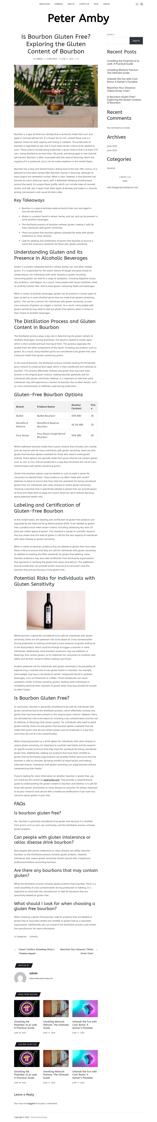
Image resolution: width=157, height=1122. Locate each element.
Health (71, 4)
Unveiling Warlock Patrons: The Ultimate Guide (56, 1025)
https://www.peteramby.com (41, 978)
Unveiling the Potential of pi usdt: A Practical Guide (25, 1025)
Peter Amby (78, 18)
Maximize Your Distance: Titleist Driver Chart (121, 89)
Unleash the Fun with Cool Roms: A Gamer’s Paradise (84, 1025)
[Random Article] (137, 4)
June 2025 (112, 146)
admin (39, 59)
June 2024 (112, 150)
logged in (32, 1103)
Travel (106, 4)
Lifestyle (84, 4)
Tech (96, 4)
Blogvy (44, 1117)
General (59, 4)
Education (45, 4)
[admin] (20, 978)
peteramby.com (51, 779)
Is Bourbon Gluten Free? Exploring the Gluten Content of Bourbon (124, 99)
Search (110, 34)
